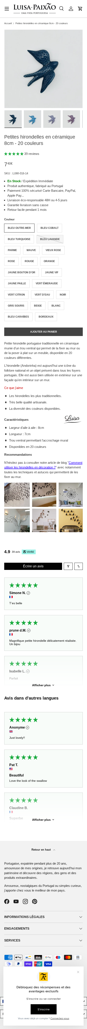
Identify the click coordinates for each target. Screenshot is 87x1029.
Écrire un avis (33, 566)
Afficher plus (41, 685)
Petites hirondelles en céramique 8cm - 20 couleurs (41, 23)
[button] (80, 8)
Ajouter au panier (43, 331)
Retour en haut (41, 849)
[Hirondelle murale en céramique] (43, 485)
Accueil (8, 23)
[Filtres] (68, 566)
